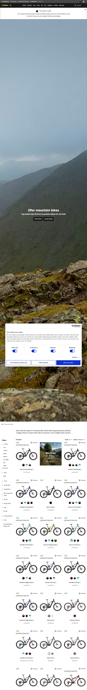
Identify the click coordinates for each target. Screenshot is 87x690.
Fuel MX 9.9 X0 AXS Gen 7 (27, 507)
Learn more (48, 219)
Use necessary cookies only (18, 362)
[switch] (34, 351)
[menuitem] (24, 5)
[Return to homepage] (2, 424)
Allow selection (43, 362)
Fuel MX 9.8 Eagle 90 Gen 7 (26, 582)
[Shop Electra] (13, 1)
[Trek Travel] (36, 1)
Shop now (37, 219)
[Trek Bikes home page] (5, 1)
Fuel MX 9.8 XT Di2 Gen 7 (26, 545)
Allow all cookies (68, 362)
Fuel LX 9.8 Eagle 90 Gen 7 (51, 545)
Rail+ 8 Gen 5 (50, 620)
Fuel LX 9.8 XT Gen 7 (74, 545)
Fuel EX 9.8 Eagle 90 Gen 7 (26, 620)
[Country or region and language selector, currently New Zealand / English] (81, 1)
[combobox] (80, 5)
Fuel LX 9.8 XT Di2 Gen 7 (74, 507)
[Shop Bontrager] (23, 1)
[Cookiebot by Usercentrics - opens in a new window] (73, 326)
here (59, 16)
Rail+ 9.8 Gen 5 (51, 507)
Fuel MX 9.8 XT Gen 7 (75, 582)
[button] (4, 468)
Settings (74, 357)
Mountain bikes (8, 424)
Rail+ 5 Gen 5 (50, 658)
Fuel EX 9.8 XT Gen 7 (50, 582)
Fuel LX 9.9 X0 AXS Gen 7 (26, 469)
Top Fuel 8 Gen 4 (74, 658)
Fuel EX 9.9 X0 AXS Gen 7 (75, 469)
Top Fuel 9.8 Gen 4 (75, 620)
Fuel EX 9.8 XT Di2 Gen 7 (26, 658)
